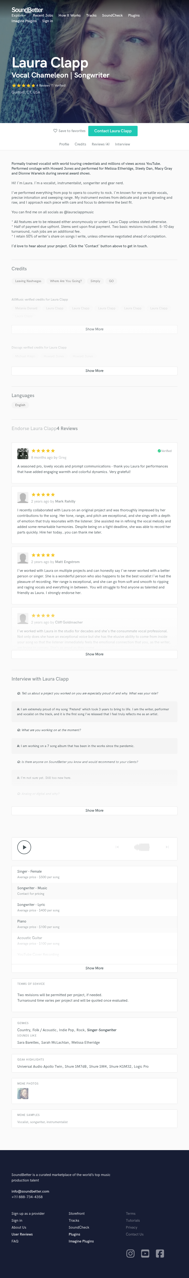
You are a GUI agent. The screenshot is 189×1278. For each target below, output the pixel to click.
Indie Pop (66, 1030)
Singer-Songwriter (101, 1030)
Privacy (131, 1227)
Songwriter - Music (32, 888)
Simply (95, 281)
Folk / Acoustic (44, 1030)
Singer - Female (29, 871)
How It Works (70, 15)
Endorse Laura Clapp (34, 428)
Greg (62, 457)
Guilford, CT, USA (26, 92)
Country (23, 1030)
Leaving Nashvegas (28, 281)
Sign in (47, 21)
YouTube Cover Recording (38, 954)
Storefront (77, 1214)
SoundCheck (112, 15)
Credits (80, 144)
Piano (21, 921)
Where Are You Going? (66, 281)
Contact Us (135, 1234)
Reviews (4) (100, 144)
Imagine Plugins (24, 21)
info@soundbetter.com (30, 1191)
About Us (19, 1227)
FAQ (15, 1241)
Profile (64, 144)
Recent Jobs (43, 15)
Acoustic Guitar (29, 938)
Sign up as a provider (28, 1214)
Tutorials (133, 1220)
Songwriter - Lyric (31, 905)
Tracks (91, 15)
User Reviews (22, 1234)
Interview (122, 144)
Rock (81, 1030)
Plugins (134, 15)
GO (111, 281)
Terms (131, 1214)
